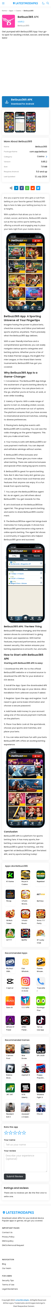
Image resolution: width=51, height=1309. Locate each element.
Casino (18, 11)
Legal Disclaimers (10, 1289)
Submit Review (15, 1176)
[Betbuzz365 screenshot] (9, 122)
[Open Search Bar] (48, 3)
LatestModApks (22, 1300)
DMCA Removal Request (13, 1245)
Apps (11, 11)
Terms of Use (8, 1284)
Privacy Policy (8, 1236)
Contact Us (7, 1232)
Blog (4, 1264)
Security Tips (8, 1280)
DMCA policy (7, 1241)
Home (4, 11)
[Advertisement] (25, 68)
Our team (6, 1268)
